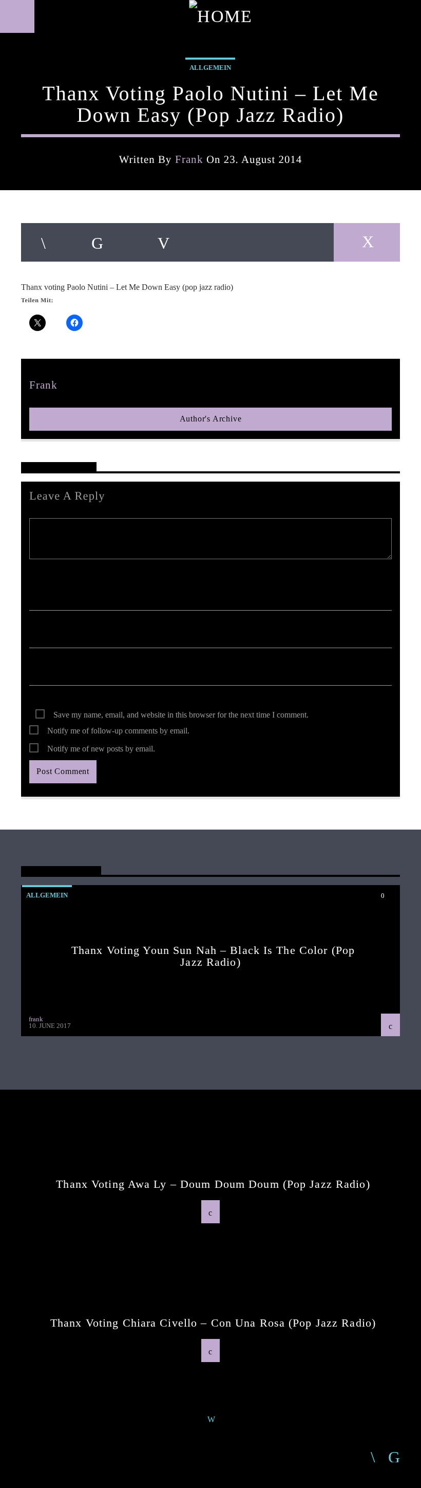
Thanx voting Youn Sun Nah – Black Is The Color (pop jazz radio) (213, 956)
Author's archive (211, 418)
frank (189, 159)
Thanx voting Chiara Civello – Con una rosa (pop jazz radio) (213, 1322)
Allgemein (210, 67)
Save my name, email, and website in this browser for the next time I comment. (181, 714)
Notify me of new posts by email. (101, 748)
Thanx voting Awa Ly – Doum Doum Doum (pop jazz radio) (213, 1184)
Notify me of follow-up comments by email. (118, 730)
